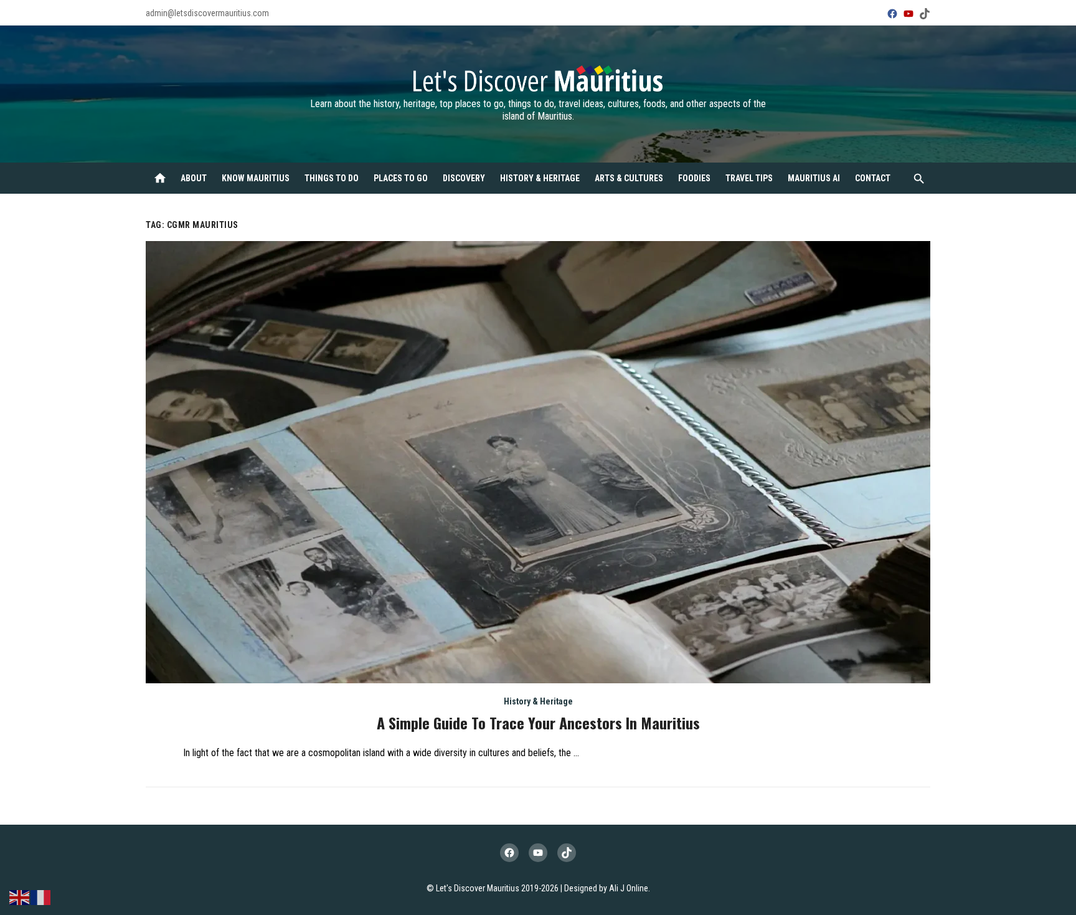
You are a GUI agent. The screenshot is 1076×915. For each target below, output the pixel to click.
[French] (41, 897)
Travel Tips (749, 178)
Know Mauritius (256, 178)
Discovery (464, 178)
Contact (872, 178)
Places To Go (401, 178)
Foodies (694, 178)
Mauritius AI (814, 178)
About (194, 178)
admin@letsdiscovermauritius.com (207, 13)
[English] (20, 897)
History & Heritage (540, 178)
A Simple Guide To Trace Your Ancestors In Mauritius (538, 722)
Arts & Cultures (629, 178)
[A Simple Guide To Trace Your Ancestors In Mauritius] (538, 462)
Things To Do (331, 178)
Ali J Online (628, 888)
